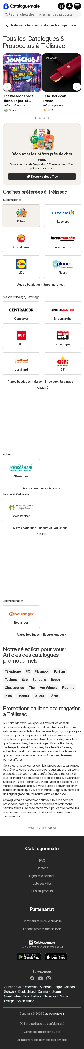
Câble (53, 696)
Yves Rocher (25, 781)
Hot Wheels (48, 688)
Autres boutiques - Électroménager (40, 634)
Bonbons (39, 680)
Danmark (44, 991)
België (57, 987)
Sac (25, 680)
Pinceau (23, 696)
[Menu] (77, 6)
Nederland (50, 996)
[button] (69, 6)
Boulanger (41, 781)
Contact (42, 868)
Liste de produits (42, 891)
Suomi (56, 991)
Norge (64, 996)
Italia (26, 996)
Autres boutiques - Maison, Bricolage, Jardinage (40, 381)
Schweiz (10, 991)
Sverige (9, 1001)
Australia (45, 987)
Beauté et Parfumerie (58, 747)
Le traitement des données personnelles (42, 1040)
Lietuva (36, 996)
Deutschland (26, 991)
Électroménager (38, 743)
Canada (69, 987)
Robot (55, 680)
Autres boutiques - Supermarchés (40, 284)
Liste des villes (42, 883)
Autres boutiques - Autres (40, 488)
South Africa (25, 1001)
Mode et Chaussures (30, 747)
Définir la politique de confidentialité (42, 1023)
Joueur (39, 696)
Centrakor (73, 777)
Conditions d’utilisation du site (42, 1031)
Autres (7, 751)
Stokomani (9, 781)
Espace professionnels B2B (42, 929)
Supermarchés (18, 743)
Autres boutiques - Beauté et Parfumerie (40, 528)
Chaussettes (14, 688)
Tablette (11, 680)
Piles (8, 696)
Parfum (59, 671)
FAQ (42, 860)
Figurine (68, 688)
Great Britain (12, 996)
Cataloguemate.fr (53, 1013)
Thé (32, 688)
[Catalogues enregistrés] (61, 6)
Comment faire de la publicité (42, 921)
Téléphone (13, 671)
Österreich (30, 987)
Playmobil (42, 671)
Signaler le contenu (42, 876)
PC (28, 671)
